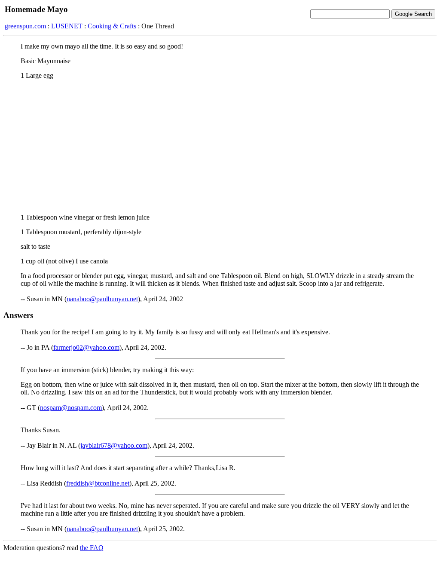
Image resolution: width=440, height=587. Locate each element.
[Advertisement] (220, 146)
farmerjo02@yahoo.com (86, 347)
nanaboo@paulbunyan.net (102, 299)
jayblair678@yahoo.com (113, 445)
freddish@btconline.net (97, 483)
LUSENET (66, 26)
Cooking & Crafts (112, 26)
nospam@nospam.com (71, 407)
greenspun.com (25, 26)
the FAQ (92, 547)
